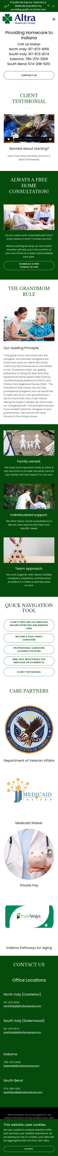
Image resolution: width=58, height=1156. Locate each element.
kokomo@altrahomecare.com (21, 1066)
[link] (19, 19)
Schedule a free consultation (29, 265)
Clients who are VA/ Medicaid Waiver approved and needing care (29, 625)
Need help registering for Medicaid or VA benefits (29, 661)
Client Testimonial (29, 671)
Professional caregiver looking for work (29, 649)
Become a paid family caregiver (29, 638)
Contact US (29, 75)
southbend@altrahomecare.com (23, 1092)
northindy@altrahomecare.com (22, 1006)
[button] (54, 19)
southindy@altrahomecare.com (22, 1032)
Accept (29, 1148)
